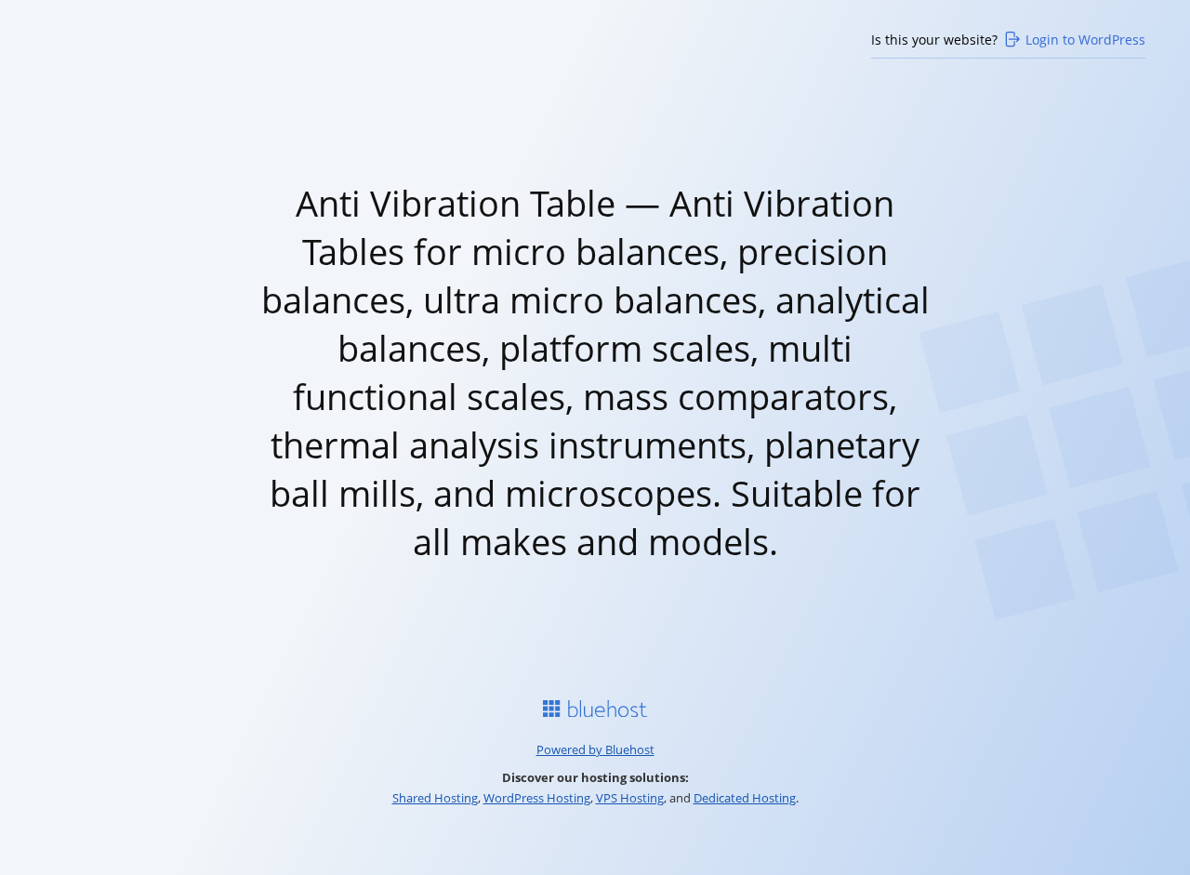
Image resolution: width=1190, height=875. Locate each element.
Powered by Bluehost (595, 749)
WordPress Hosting (536, 797)
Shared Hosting (435, 797)
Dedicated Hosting (745, 797)
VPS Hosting (630, 797)
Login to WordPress (1085, 39)
